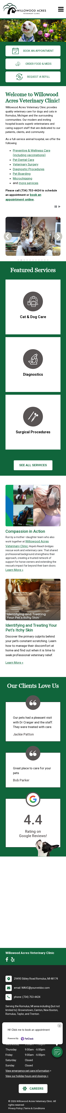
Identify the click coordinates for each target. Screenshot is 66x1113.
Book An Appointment (38, 50)
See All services (33, 465)
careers (36, 1088)
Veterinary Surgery (25, 164)
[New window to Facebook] (8, 960)
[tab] (18, 260)
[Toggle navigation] (61, 9)
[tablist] (33, 260)
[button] (57, 1051)
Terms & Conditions (34, 1108)
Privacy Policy (15, 1108)
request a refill (38, 76)
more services (28, 183)
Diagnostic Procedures (28, 169)
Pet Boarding (22, 174)
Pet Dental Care (23, 160)
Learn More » (14, 570)
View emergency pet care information (27, 1070)
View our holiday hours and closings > (27, 1076)
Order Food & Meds (38, 63)
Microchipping (22, 178)
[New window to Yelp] (13, 960)
